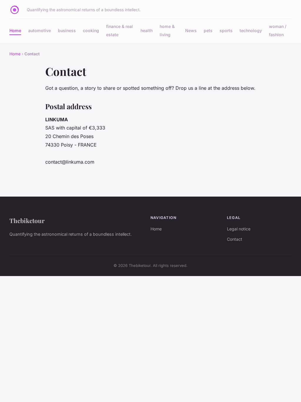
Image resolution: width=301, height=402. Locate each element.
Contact (234, 239)
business (67, 30)
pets (208, 30)
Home (15, 30)
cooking (91, 30)
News (191, 30)
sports (226, 30)
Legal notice (238, 228)
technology (251, 30)
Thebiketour (27, 220)
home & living (167, 30)
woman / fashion (277, 30)
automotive (39, 30)
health (147, 30)
